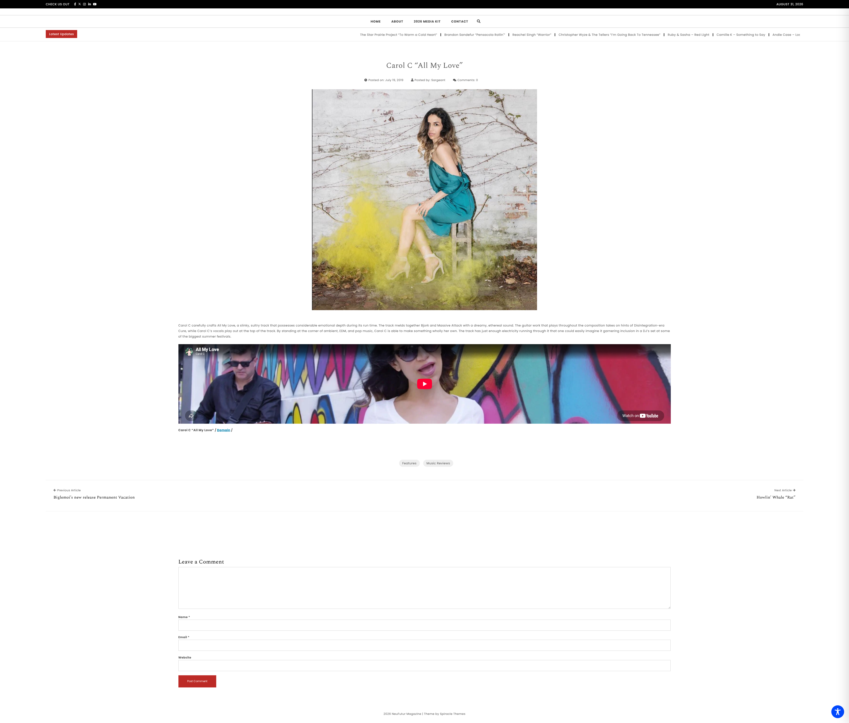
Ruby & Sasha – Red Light (644, 34)
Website (184, 657)
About (397, 21)
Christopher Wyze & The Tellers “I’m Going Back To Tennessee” (565, 34)
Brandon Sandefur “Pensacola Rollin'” (430, 34)
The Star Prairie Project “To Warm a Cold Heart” (353, 34)
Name (184, 617)
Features (409, 463)
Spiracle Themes (452, 714)
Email (184, 637)
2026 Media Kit (427, 21)
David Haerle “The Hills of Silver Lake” (796, 34)
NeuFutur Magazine (406, 714)
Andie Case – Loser (743, 34)
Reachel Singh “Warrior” (487, 34)
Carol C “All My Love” (424, 66)
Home (376, 21)
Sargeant (438, 80)
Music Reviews (438, 463)
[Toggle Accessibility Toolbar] (838, 712)
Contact (459, 21)
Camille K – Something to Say (696, 34)
